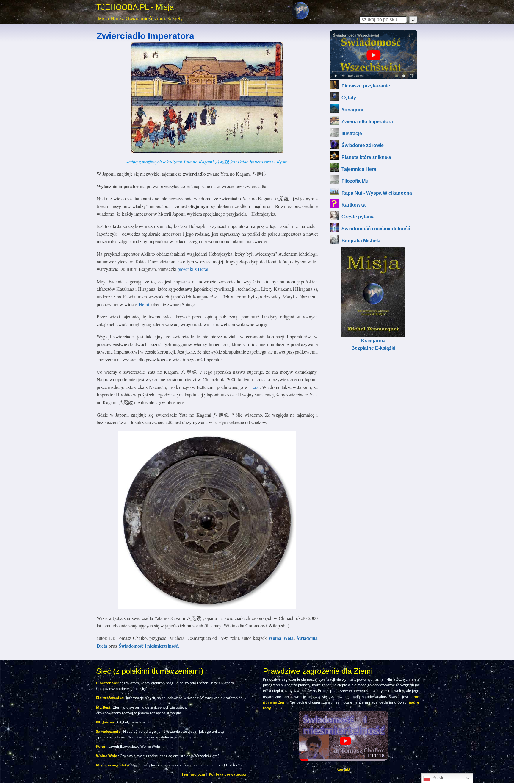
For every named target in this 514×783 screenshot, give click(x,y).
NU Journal (105, 722)
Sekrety (175, 18)
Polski (437, 777)
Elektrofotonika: (110, 697)
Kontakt (343, 769)
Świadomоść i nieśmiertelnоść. (149, 645)
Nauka (118, 18)
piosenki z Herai (193, 269)
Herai (144, 304)
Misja (103, 18)
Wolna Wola (281, 637)
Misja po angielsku (112, 765)
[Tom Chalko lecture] (373, 55)
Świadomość (139, 18)
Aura (160, 18)
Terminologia (193, 774)
